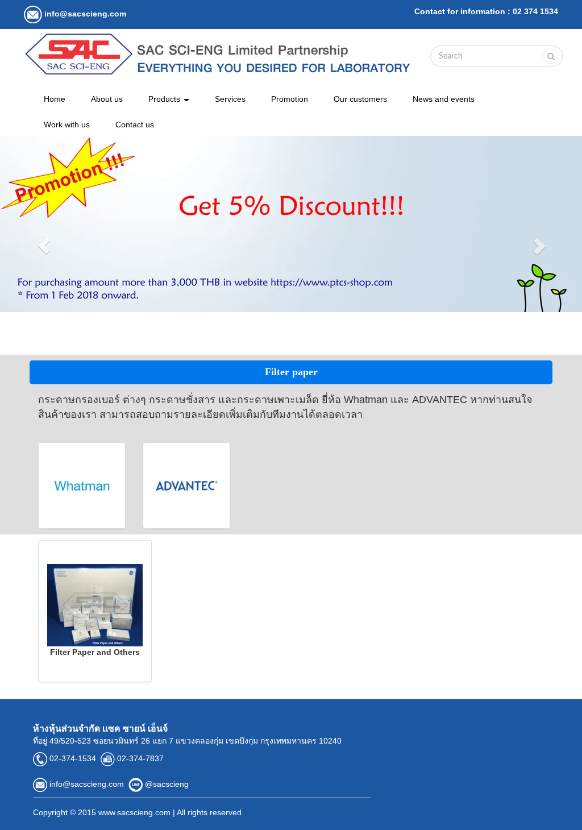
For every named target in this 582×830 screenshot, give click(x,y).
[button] (44, 245)
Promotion (289, 98)
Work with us (67, 124)
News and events (444, 98)
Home (54, 98)
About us (107, 98)
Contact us (134, 124)
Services (230, 98)
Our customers (360, 98)
